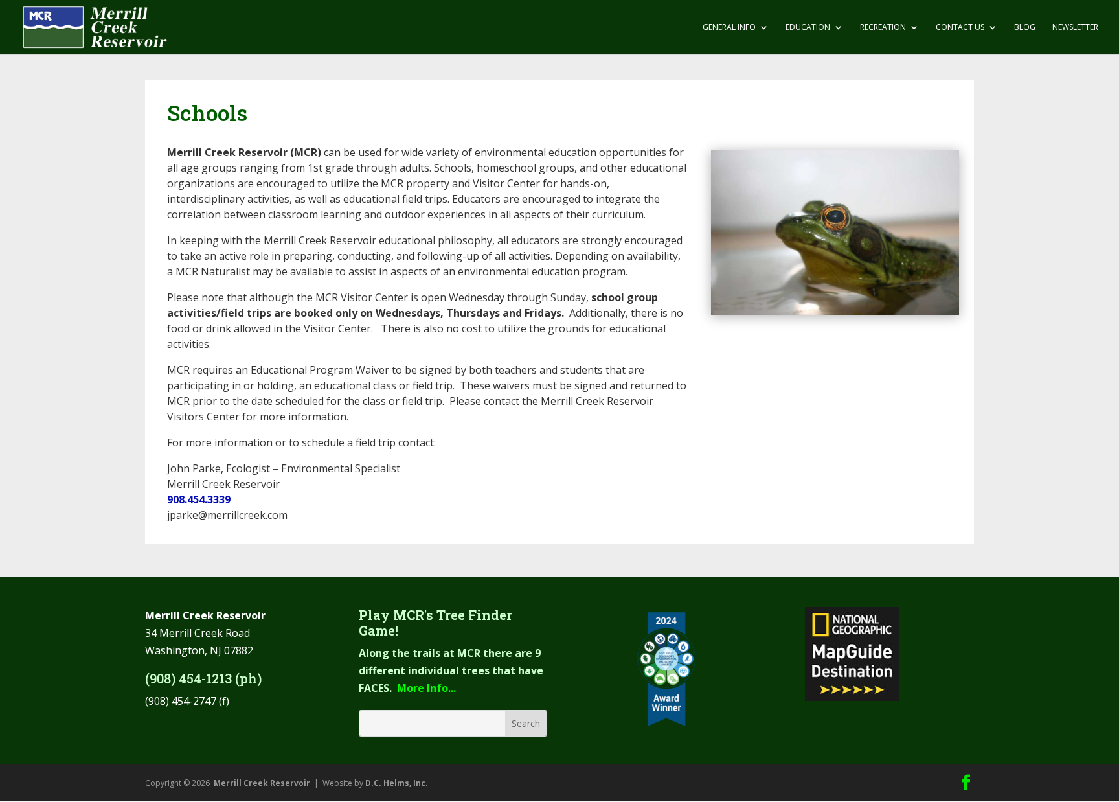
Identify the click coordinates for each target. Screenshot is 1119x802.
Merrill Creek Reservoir (262, 782)
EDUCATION (808, 27)
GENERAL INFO (729, 27)
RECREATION (883, 27)
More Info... (426, 688)
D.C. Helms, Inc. (396, 782)
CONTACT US (960, 27)
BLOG (1024, 27)
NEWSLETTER (1075, 27)
